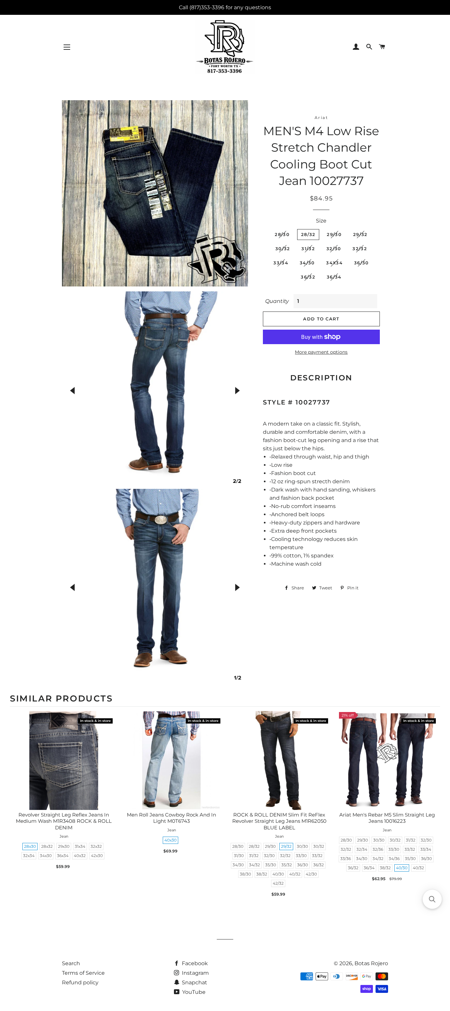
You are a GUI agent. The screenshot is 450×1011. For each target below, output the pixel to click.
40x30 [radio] (170, 840)
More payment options (321, 352)
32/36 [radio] (378, 849)
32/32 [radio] (285, 855)
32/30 (333, 248)
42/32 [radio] (278, 883)
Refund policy (80, 982)
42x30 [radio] (97, 855)
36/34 (334, 277)
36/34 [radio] (369, 867)
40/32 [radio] (294, 874)
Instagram (195, 973)
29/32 (360, 234)
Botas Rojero (371, 963)
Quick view (63, 767)
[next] (433, 805)
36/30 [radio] (302, 864)
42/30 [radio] (311, 874)
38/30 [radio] (245, 874)
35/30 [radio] (270, 864)
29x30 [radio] (64, 846)
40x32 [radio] (80, 855)
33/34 (280, 262)
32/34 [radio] (361, 849)
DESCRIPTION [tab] (321, 377)
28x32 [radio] (47, 846)
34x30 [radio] (46, 855)
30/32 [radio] (318, 846)
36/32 (308, 277)
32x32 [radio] (96, 846)
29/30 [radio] (270, 846)
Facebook (194, 963)
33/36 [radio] (345, 858)
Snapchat (194, 982)
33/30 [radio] (301, 855)
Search (71, 963)
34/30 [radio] (238, 864)
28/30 (282, 234)
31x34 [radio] (80, 846)
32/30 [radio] (269, 855)
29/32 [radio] (286, 846)
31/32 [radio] (254, 855)
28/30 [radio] (237, 846)
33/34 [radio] (425, 849)
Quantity (277, 301)
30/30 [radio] (302, 846)
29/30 (334, 234)
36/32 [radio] (318, 864)
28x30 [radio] (30, 846)
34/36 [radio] (394, 858)
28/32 (308, 234)
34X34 (334, 262)
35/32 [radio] (286, 864)
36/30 (361, 262)
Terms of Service (83, 973)
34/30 (307, 262)
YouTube (193, 992)
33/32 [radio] (317, 855)
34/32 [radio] (254, 864)
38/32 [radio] (261, 874)
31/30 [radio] (239, 855)
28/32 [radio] (254, 846)
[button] (432, 899)
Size (321, 221)
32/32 (359, 248)
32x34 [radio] (29, 855)
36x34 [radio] (63, 855)
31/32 (308, 248)
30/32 (282, 248)
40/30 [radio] (278, 874)
